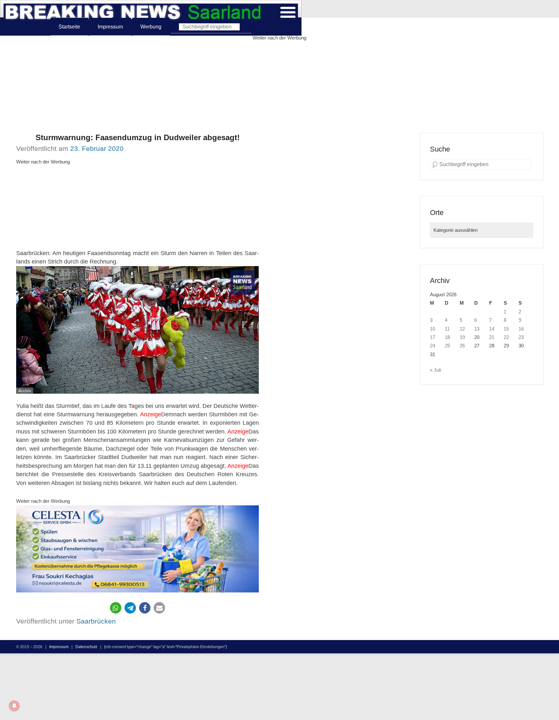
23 (521, 337)
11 (447, 329)
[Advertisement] (279, 87)
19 (462, 337)
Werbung (150, 26)
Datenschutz (86, 647)
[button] (115, 607)
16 (521, 329)
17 (432, 337)
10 (432, 329)
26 (462, 345)
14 (491, 329)
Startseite (69, 26)
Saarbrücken (96, 621)
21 (491, 337)
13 (476, 329)
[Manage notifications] (14, 706)
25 (447, 345)
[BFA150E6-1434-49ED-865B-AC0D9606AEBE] (137, 548)
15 (506, 329)
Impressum (110, 26)
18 (447, 337)
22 (506, 337)
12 (462, 329)
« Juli (435, 370)
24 (432, 345)
